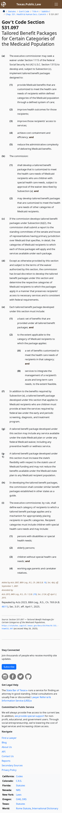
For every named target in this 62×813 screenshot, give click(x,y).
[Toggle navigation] (56, 4)
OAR (18, 799)
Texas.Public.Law (28, 4)
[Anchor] (25, 77)
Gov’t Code (24, 11)
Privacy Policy (9, 770)
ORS (24, 799)
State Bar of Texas (16, 690)
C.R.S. (19, 780)
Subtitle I (46, 11)
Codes (19, 776)
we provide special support (29, 716)
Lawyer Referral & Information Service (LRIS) (26, 699)
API (3, 751)
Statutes (12, 11)
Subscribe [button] (9, 666)
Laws (18, 794)
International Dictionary (45, 808)
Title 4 (35, 11)
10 (45, 582)
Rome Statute (23, 808)
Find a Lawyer (9, 737)
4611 (4, 606)
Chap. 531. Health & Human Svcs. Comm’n (26, 14)
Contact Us (8, 756)
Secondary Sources (12, 765)
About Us (7, 747)
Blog (4, 742)
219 (34, 594)
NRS (18, 790)
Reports (6, 760)
